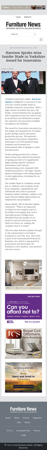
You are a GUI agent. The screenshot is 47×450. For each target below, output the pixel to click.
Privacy (37, 430)
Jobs (19, 422)
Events (26, 418)
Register (27, 17)
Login (18, 17)
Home (4, 69)
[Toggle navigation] (41, 39)
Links (23, 435)
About (27, 422)
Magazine (37, 418)
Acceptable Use (23, 430)
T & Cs (10, 430)
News (10, 69)
